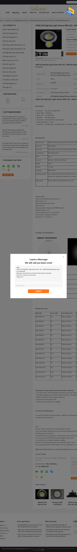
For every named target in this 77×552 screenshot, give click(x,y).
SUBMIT (38, 291)
